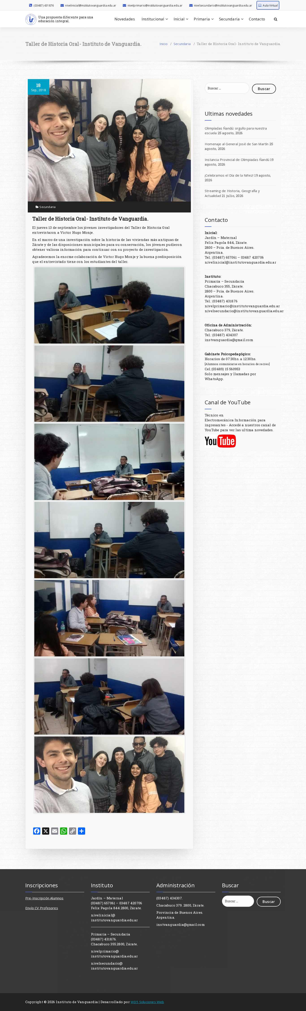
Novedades (124, 19)
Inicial (179, 19)
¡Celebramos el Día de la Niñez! (229, 175)
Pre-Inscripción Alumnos (44, 898)
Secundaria (229, 19)
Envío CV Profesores (41, 908)
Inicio (163, 43)
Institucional (153, 19)
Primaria (202, 19)
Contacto (257, 19)
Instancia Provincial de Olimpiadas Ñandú (237, 159)
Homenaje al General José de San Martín (237, 144)
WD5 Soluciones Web (147, 1002)
